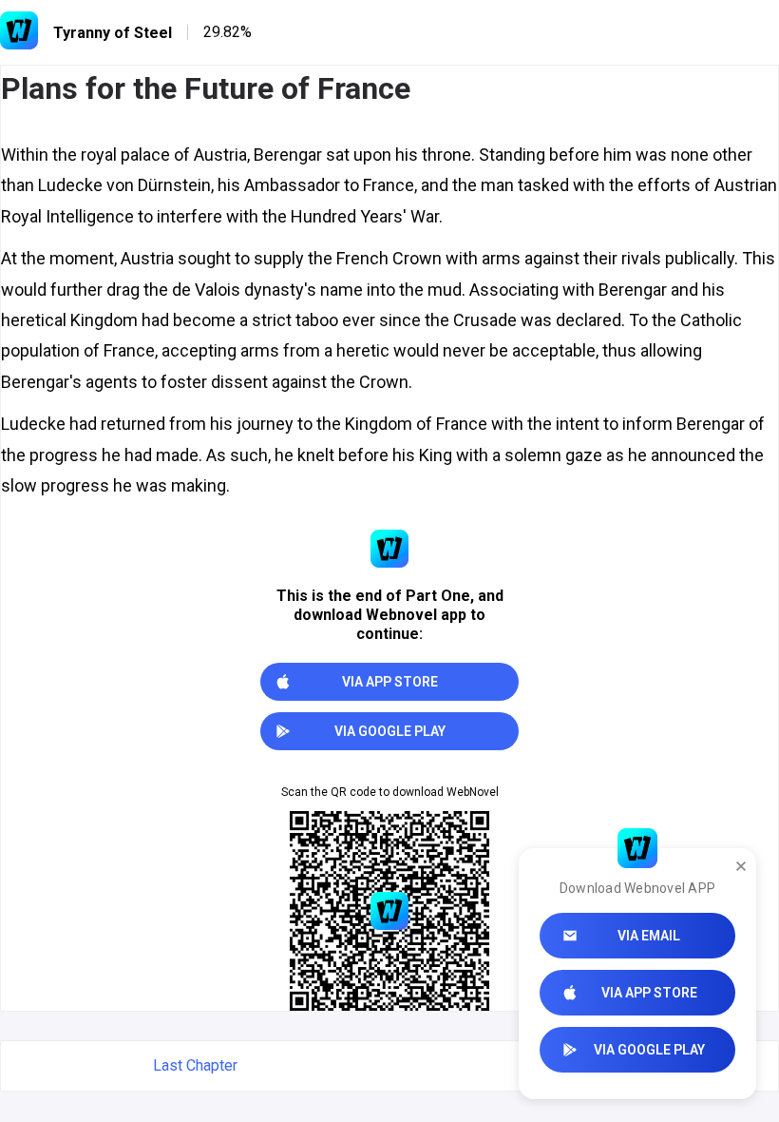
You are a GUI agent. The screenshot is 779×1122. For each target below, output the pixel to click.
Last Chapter (195, 1065)
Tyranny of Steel (112, 33)
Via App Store (649, 992)
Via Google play (649, 1049)
